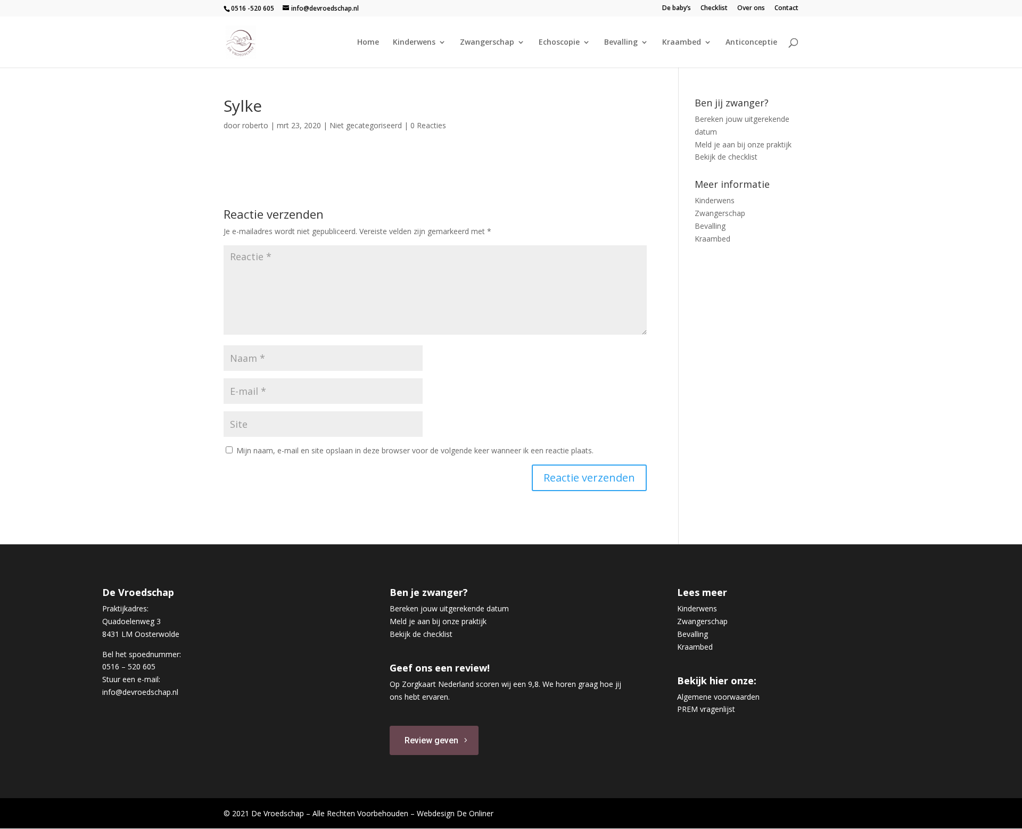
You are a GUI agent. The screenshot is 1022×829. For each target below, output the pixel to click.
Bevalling (621, 42)
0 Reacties (428, 125)
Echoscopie (559, 42)
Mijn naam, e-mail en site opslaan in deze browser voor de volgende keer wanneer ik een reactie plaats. (415, 450)
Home (368, 42)
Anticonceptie (751, 42)
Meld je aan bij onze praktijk (743, 144)
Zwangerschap (487, 42)
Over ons (751, 8)
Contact (786, 8)
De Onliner (475, 813)
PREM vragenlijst (706, 709)
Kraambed (681, 42)
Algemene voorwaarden (718, 697)
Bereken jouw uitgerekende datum (449, 608)
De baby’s (676, 8)
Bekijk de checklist (726, 157)
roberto (255, 125)
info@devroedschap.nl (140, 692)
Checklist (714, 8)
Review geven (431, 740)
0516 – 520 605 (128, 666)
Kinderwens (414, 42)
